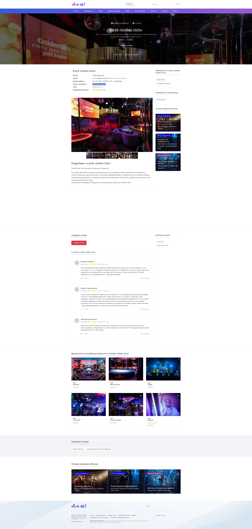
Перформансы (89, 11)
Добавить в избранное (121, 23)
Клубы (127, 11)
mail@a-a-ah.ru (116, 522)
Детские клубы (140, 11)
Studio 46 (76, 420)
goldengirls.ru (98, 87)
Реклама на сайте (101, 515)
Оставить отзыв (126, 45)
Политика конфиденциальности (119, 517)
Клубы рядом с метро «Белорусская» (99, 449)
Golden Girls (104, 264)
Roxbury (76, 384)
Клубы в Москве (78, 449)
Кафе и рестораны (114, 11)
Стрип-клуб (118, 54)
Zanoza (150, 420)
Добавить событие (124, 515)
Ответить (146, 278)
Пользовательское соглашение (99, 517)
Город (150, 384)
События (165, 11)
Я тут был (138, 23)
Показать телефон (100, 84)
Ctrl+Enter (81, 518)
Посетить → (76, 387)
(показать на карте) (119, 78)
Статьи (92, 515)
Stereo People (115, 420)
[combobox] (114, 4)
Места (175, 11)
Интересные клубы (131, 54)
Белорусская (161, 99)
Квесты (76, 11)
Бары (101, 11)
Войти (178, 4)
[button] (150, 99)
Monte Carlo (115, 384)
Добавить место (112, 515)
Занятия (154, 11)
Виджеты (134, 515)
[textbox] (114, 2)
